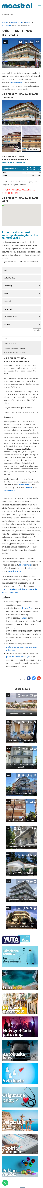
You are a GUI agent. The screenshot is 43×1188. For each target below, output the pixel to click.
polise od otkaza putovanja (17, 657)
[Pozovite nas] (5, 1183)
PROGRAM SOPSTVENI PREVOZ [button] (14, 352)
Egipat (31, 608)
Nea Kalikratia (6, 25)
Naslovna (5, 22)
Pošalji (37, 330)
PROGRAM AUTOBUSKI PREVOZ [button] (14, 348)
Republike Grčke (9, 490)
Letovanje (13, 22)
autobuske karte (10, 589)
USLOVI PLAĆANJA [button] (10, 343)
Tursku (25, 608)
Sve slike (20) (34, 149)
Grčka (21, 22)
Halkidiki (28, 22)
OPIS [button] (5, 339)
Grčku (24, 618)
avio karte (22, 589)
